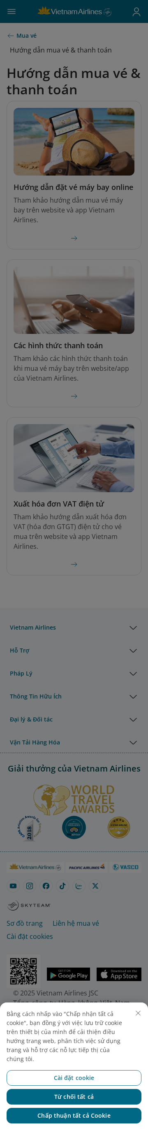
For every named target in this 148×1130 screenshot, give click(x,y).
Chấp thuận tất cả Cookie (73, 1115)
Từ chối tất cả (74, 1096)
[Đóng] (138, 1013)
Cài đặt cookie (74, 1078)
